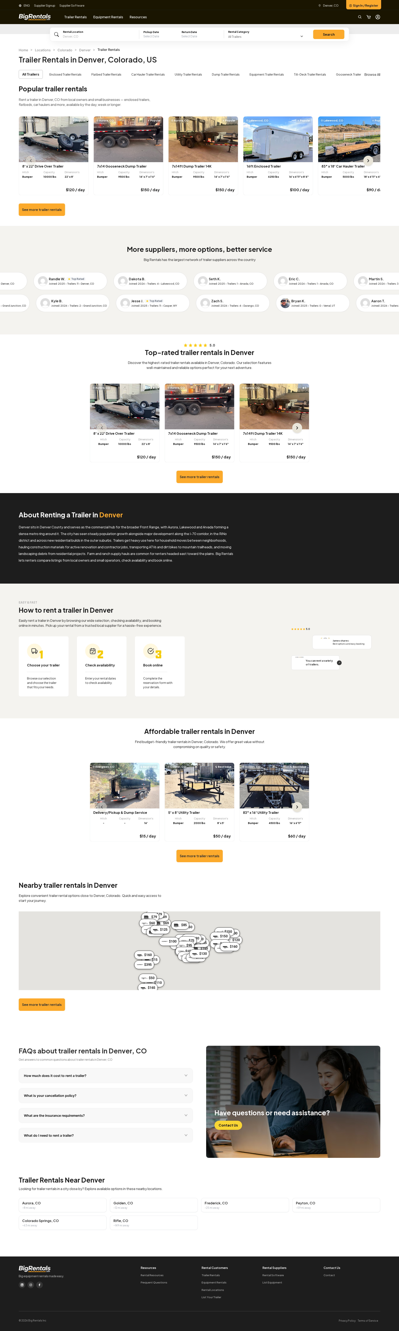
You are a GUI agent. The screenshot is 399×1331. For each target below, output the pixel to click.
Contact (329, 1275)
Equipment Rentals (214, 1282)
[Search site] (360, 17)
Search (329, 34)
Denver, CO (331, 5)
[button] (181, 36)
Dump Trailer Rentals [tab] (226, 74)
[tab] (106, 1075)
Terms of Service (368, 1320)
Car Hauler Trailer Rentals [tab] (148, 74)
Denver (85, 50)
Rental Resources (152, 1275)
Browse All (372, 74)
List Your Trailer (211, 1297)
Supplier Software (71, 5)
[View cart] (368, 17)
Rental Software (273, 1275)
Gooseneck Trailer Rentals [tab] (354, 74)
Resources (138, 17)
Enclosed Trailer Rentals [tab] (65, 74)
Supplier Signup (44, 5)
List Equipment (272, 1282)
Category (238, 31)
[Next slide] (368, 161)
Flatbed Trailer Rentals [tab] (106, 74)
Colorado (65, 50)
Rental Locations (213, 1290)
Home (23, 50)
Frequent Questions (154, 1282)
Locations (43, 50)
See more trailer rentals (42, 209)
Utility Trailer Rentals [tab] (188, 74)
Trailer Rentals (211, 1275)
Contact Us (228, 1125)
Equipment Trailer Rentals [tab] (267, 74)
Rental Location (73, 31)
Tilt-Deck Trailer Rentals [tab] (310, 74)
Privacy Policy (347, 1320)
